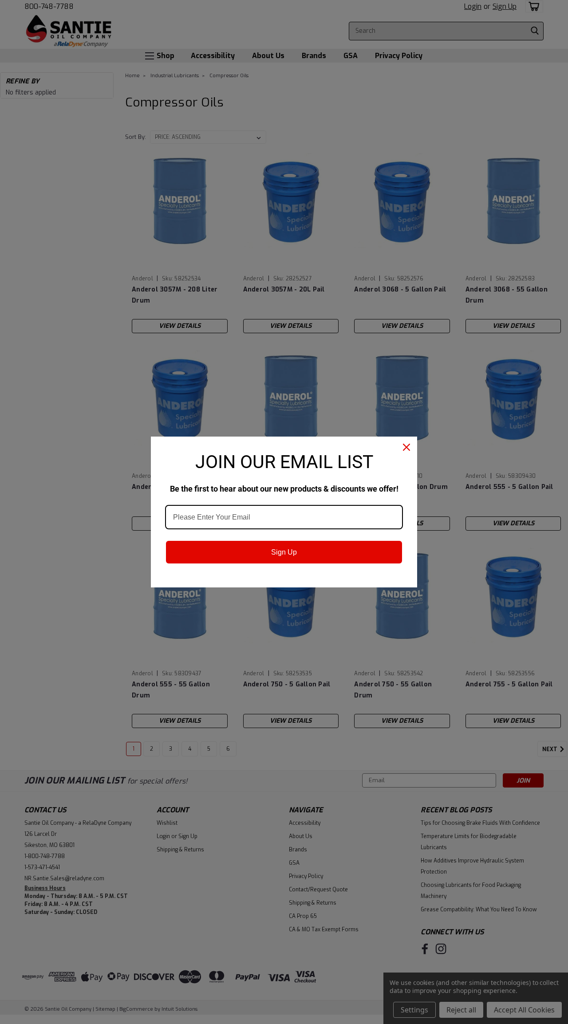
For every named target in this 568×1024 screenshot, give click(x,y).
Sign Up (284, 552)
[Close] (406, 447)
